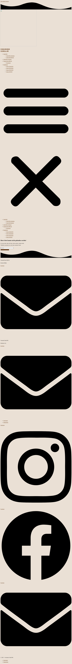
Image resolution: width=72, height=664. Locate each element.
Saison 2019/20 (9, 71)
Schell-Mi (5, 54)
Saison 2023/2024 (9, 68)
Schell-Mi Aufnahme (10, 55)
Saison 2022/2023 (9, 70)
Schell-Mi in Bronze (7, 59)
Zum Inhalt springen (5, 1)
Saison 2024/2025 (9, 66)
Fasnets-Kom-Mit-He (7, 61)
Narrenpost (8, 62)
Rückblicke (5, 64)
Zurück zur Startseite (5, 249)
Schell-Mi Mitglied (10, 57)
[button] (36, 146)
